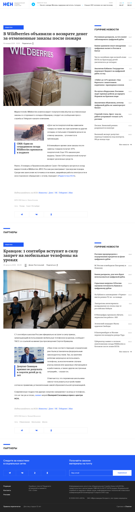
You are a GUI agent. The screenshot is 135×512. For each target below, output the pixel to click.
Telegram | (64, 192)
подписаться (122, 473)
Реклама (6, 495)
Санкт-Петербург (33, 206)
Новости (43, 192)
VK (56, 192)
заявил (38, 395)
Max (71, 192)
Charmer (128, 506)
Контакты (7, 490)
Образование (24, 422)
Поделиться (26, 43)
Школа (44, 422)
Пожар (22, 206)
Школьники (36, 422)
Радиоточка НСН (66, 176)
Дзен (51, 192)
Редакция (7, 486)
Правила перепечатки (11, 506)
